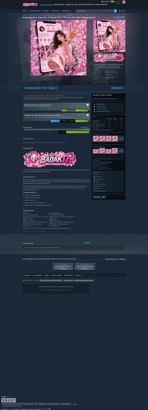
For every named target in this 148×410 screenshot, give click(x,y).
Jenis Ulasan (26, 275)
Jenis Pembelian (37, 275)
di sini (49, 247)
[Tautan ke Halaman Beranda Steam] (30, 6)
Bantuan (32, 409)
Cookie (74, 404)
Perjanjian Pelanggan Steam (53, 404)
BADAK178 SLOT (59, 4)
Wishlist (123, 11)
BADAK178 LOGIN (71, 4)
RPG (107, 162)
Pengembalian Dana (66, 404)
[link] (68, 110)
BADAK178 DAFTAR (46, 4)
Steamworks (16, 409)
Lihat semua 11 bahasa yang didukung (102, 130)
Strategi (110, 162)
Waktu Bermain (68, 275)
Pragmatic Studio (109, 77)
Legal (35, 404)
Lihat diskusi (96, 188)
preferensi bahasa (108, 98)
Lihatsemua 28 (121, 138)
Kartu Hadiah (38, 409)
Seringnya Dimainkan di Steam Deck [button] (83, 280)
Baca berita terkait (98, 186)
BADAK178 (117, 1)
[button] (25, 11)
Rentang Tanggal (56, 275)
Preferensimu (122, 259)
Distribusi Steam (24, 409)
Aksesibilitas (42, 404)
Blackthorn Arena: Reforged (63, 117)
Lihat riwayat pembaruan (100, 184)
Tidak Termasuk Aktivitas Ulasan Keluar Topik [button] (50, 280)
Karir (11, 409)
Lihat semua (87, 242)
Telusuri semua (84, 127)
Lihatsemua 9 (121, 151)
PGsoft (107, 79)
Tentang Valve (4, 409)
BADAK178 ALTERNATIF (86, 4)
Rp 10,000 (118, 3)
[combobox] (95, 10)
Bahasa (47, 275)
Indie (104, 162)
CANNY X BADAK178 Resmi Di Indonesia (44, 117)
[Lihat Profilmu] (123, 2)
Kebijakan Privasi (28, 404)
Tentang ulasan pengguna (111, 259)
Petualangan (100, 162)
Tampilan (78, 275)
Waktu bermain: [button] (68, 280)
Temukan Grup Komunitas (100, 191)
